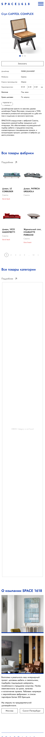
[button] (22, 63)
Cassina (23, 77)
